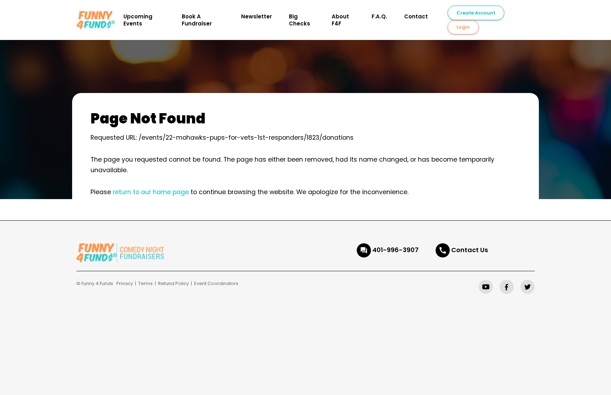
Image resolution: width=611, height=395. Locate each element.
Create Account (475, 13)
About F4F (340, 20)
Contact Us (469, 249)
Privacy (124, 283)
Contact (416, 16)
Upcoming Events (137, 20)
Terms (145, 283)
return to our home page (151, 192)
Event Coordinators (216, 283)
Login (463, 27)
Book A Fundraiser (197, 20)
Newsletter (256, 16)
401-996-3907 (395, 249)
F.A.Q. (379, 16)
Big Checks (299, 20)
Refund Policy (173, 283)
